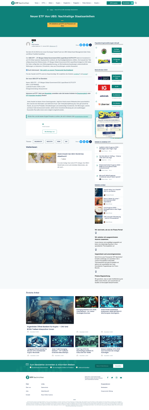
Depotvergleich (82, 93)
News (36, 3)
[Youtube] (121, 377)
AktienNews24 (45, 391)
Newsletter (48, 93)
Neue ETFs (50, 141)
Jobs (27, 391)
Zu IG (116, 86)
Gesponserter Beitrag (107, 391)
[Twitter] (112, 377)
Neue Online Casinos (47, 394)
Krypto (58, 3)
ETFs (43, 3)
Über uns (28, 387)
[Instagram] (116, 377)
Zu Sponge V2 (116, 60)
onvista (85, 74)
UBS (66, 141)
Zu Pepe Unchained (116, 50)
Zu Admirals (116, 95)
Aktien (51, 3)
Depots (96, 3)
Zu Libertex (116, 103)
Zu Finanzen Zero (116, 77)
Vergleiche (66, 3)
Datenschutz (44, 387)
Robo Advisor (87, 3)
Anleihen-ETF (38, 141)
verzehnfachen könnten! (81, 116)
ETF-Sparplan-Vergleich (34, 95)
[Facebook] (107, 377)
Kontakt (28, 394)
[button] (136, 3)
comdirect (77, 74)
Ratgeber (76, 3)
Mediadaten (104, 387)
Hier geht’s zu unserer (47, 70)
